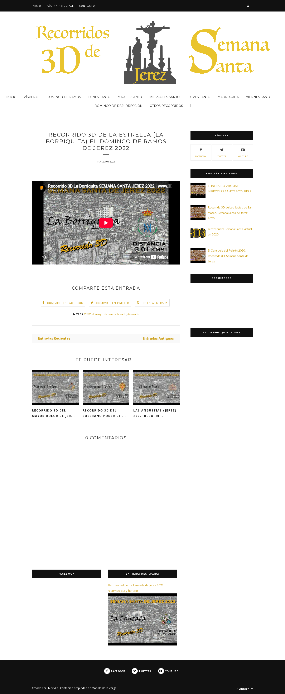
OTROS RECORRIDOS (166, 106)
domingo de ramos (104, 314)
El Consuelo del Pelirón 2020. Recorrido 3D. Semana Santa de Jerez (228, 256)
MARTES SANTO (130, 97)
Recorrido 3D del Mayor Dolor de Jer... (53, 413)
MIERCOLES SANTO (164, 97)
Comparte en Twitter (112, 302)
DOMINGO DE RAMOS (64, 97)
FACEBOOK (200, 156)
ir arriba (243, 688)
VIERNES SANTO (258, 97)
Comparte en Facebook (65, 302)
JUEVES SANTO (198, 97)
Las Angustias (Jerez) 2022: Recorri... (155, 413)
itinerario (133, 314)
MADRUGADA (228, 97)
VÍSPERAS (31, 97)
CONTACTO (87, 5)
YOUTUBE (243, 156)
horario (121, 314)
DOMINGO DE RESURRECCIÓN (118, 106)
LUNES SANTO (99, 97)
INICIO (36, 5)
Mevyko (53, 688)
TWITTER (222, 156)
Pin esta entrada (155, 302)
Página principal (60, 5)
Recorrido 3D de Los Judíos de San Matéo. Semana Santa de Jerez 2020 (230, 213)
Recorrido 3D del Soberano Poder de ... (104, 413)
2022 (87, 314)
